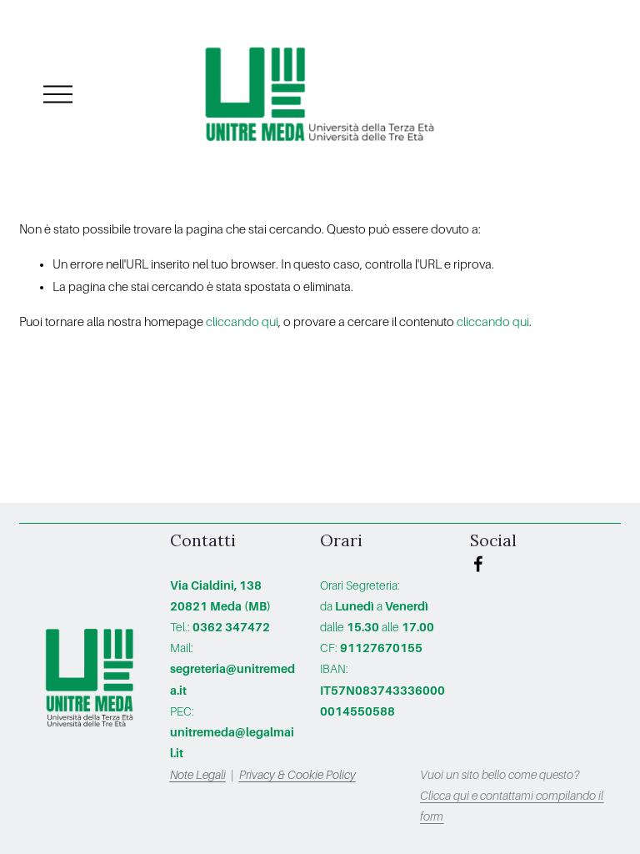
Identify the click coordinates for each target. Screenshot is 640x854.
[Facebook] (478, 563)
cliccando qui (242, 322)
